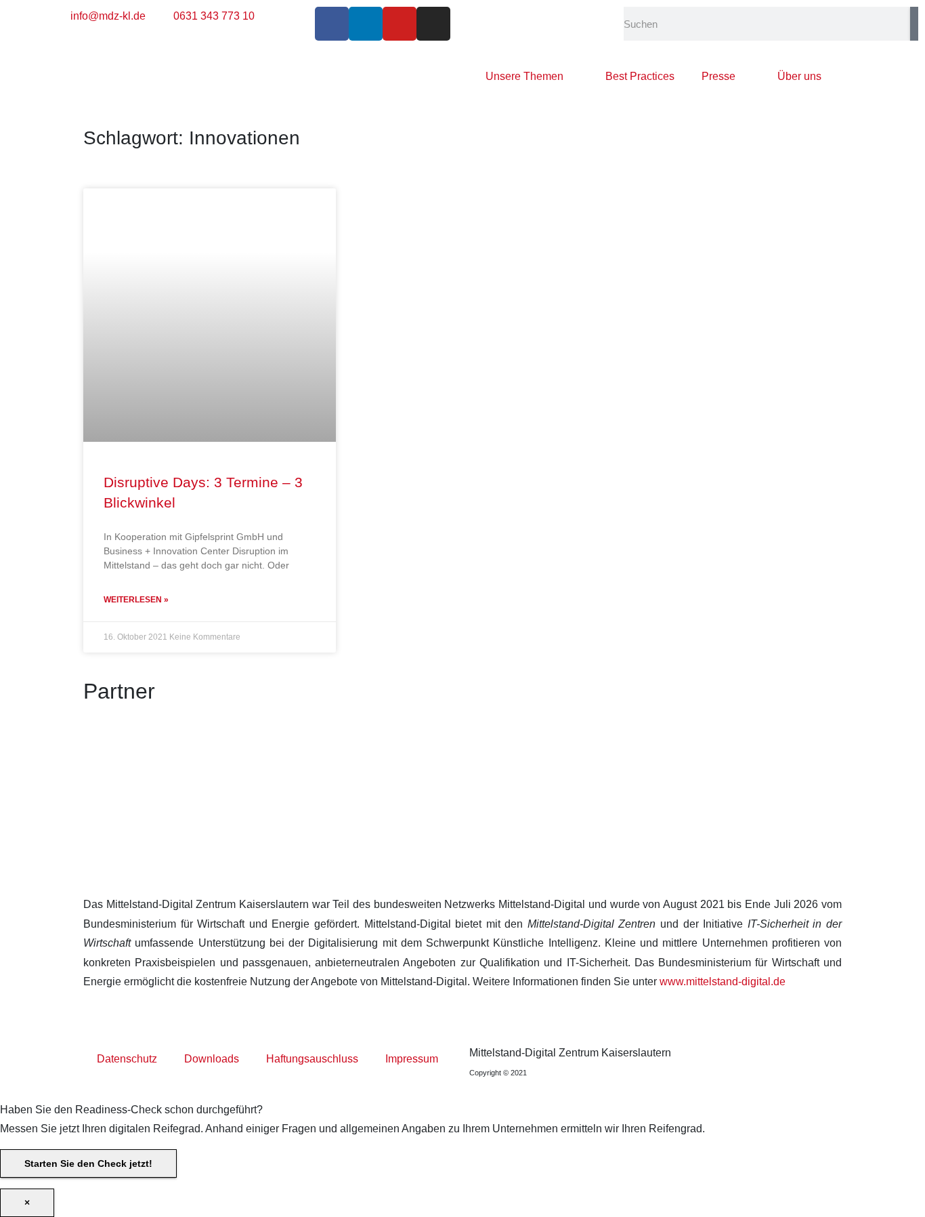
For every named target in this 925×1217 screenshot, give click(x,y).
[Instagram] (433, 24)
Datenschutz (127, 1059)
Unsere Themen (524, 76)
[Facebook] (332, 24)
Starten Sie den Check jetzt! (88, 1163)
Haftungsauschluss (312, 1059)
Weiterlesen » (136, 599)
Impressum (411, 1059)
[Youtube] (399, 24)
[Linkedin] (366, 24)
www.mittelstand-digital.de (723, 981)
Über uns (799, 76)
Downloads (211, 1059)
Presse (718, 76)
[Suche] (914, 24)
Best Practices (639, 76)
